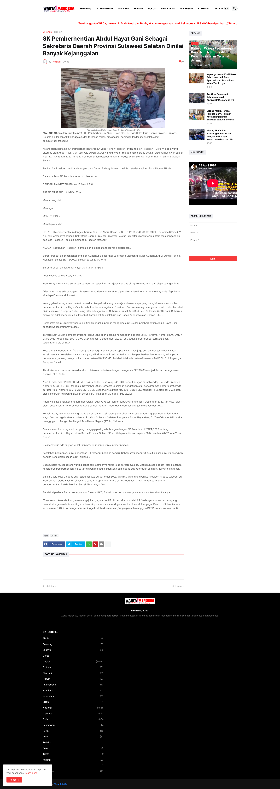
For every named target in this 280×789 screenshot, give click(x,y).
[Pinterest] (95, 544)
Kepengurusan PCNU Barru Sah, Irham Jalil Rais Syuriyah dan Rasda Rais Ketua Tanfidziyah (222, 79)
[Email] (101, 544)
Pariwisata (186, 8)
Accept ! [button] (14, 779)
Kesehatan (73, 696)
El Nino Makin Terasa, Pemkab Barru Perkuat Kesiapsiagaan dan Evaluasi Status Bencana (220, 115)
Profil (73, 736)
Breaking (85, 8)
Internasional (73, 684)
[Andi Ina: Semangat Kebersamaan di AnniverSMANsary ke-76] (196, 98)
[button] (226, 8)
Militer (73, 702)
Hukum (152, 8)
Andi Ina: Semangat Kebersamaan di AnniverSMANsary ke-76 (220, 97)
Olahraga (73, 713)
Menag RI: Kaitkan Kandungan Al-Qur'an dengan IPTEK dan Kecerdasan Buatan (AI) (220, 135)
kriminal (73, 759)
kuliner (73, 765)
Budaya (73, 649)
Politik (73, 730)
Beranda (47, 32)
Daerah (138, 8)
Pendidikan (168, 8)
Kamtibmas (73, 690)
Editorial (204, 8)
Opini (73, 719)
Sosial (73, 748)
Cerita (73, 655)
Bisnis (73, 638)
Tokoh (73, 753)
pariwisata (73, 771)
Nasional (124, 8)
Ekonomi (73, 673)
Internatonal (104, 8)
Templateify (60, 784)
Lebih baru (50, 586)
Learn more (31, 772)
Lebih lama (176, 586)
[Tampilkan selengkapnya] (108, 544)
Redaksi (219, 8)
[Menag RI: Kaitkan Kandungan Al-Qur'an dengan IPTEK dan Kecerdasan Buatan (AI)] (196, 134)
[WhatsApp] (89, 544)
